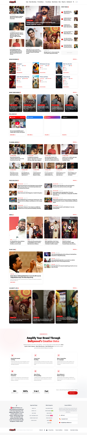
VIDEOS (48, 420)
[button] (76, 2)
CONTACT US (33, 410)
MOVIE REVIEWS (48, 410)
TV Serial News (40, 1)
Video (59, 1)
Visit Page (29, 134)
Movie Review (55, 1)
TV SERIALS (48, 415)
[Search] (73, 2)
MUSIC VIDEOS (49, 413)
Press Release (48, 1)
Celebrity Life (69, 1)
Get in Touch (72, 392)
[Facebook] (44, 430)
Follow (46, 134)
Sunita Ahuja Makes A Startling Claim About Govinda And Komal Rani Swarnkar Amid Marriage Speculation (68, 47)
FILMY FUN (49, 422)
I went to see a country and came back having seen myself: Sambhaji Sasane (41, 23)
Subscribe (12, 134)
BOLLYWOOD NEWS (49, 408)
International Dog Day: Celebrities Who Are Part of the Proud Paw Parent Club (16, 17)
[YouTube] (46, 430)
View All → (75, 59)
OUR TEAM (34, 413)
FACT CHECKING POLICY (34, 415)
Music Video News (32, 1)
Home (27, 1)
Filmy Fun (64, 1)
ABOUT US (34, 408)
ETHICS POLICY (34, 420)
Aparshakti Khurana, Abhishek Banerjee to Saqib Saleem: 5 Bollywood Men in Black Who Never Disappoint (68, 13)
